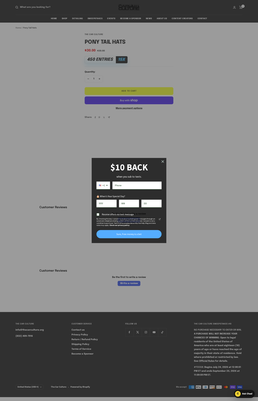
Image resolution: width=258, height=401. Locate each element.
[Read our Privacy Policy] (160, 219)
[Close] (162, 161)
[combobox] (103, 186)
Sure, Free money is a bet (129, 234)
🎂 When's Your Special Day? (110, 196)
